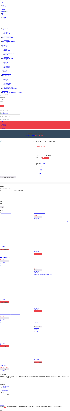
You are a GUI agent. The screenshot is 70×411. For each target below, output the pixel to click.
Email (1, 203)
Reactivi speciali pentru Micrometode (8, 68)
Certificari (4, 6)
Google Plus (41, 170)
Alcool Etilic (6, 54)
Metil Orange (6, 40)
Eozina (5, 49)
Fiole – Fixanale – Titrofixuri (6, 30)
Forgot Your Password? (4, 110)
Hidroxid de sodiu (7, 66)
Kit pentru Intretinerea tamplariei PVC (8, 41)
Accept (5, 407)
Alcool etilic (6, 62)
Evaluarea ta (2, 193)
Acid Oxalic (6, 32)
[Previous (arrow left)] (0, 410)
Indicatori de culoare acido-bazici (7, 37)
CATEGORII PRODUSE (4, 94)
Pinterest (40, 169)
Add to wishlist (39, 160)
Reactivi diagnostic (5, 45)
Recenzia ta (2, 195)
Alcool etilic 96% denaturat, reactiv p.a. (41, 265)
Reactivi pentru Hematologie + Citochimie (9, 47)
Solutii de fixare (4, 70)
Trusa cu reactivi (5, 91)
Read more (2, 407)
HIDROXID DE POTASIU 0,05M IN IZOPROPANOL (10, 314)
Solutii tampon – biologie (6, 74)
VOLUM (37, 155)
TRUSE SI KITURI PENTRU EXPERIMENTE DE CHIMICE (12, 92)
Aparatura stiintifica (5, 386)
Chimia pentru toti (5, 28)
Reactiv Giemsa (7, 50)
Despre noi (4, 5)
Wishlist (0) (2, 112)
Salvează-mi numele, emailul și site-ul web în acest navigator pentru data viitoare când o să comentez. (18, 205)
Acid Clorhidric (6, 78)
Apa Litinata (6, 55)
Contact (3, 9)
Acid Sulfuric (6, 79)
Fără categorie (4, 29)
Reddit (40, 173)
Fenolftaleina (6, 38)
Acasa (3, 2)
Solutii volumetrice (5, 75)
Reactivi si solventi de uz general (7, 58)
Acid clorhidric (6, 59)
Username (2, 101)
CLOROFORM (36, 322)
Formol (5, 63)
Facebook (40, 166)
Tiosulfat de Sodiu (7, 36)
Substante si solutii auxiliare (7, 89)
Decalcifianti (6, 57)
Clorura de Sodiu (7, 33)
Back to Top (2, 405)
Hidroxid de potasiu (7, 64)
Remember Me (3, 108)
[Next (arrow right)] (1, 410)
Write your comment (39, 143)
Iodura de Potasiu (7, 85)
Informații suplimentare (5, 177)
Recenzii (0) (13, 177)
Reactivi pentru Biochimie (6, 46)
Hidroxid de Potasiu (7, 83)
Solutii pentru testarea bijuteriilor (8, 72)
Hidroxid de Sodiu (7, 84)
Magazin (3, 7)
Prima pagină (28, 135)
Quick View (36, 219)
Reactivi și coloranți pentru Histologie (8, 53)
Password (1, 103)
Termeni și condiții (5, 390)
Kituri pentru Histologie (6, 42)
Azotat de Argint (7, 80)
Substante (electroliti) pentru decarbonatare (9, 88)
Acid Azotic (6, 76)
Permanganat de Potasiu (8, 34)
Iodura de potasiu (7, 67)
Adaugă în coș (45, 157)
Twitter (40, 168)
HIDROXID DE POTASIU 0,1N (39, 213)
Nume (1, 201)
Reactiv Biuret (3, 365)
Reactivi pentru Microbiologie (7, 51)
